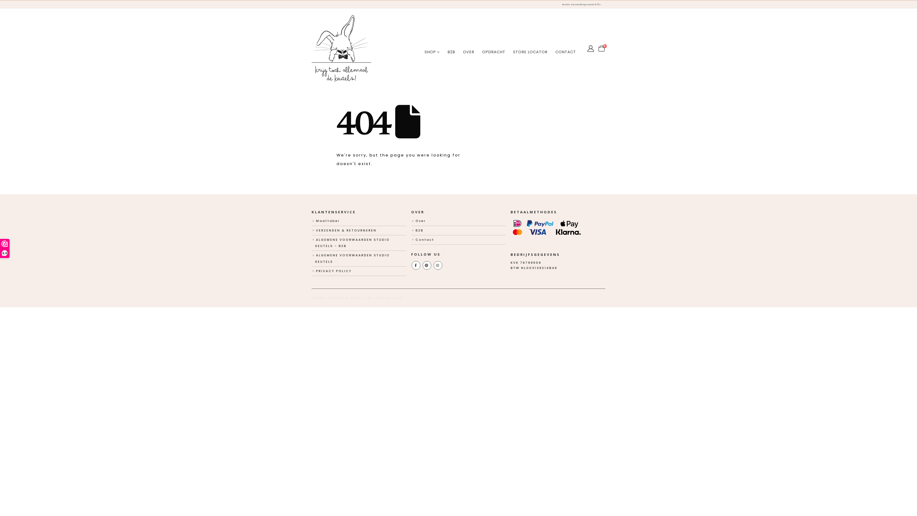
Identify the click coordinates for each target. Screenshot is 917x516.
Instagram (438, 265)
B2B (451, 52)
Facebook (416, 265)
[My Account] (590, 48)
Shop (430, 52)
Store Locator (530, 52)
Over (468, 52)
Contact (565, 52)
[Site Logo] (341, 48)
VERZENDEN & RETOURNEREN (346, 230)
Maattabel (328, 221)
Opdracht (493, 52)
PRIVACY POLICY (334, 271)
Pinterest (427, 265)
